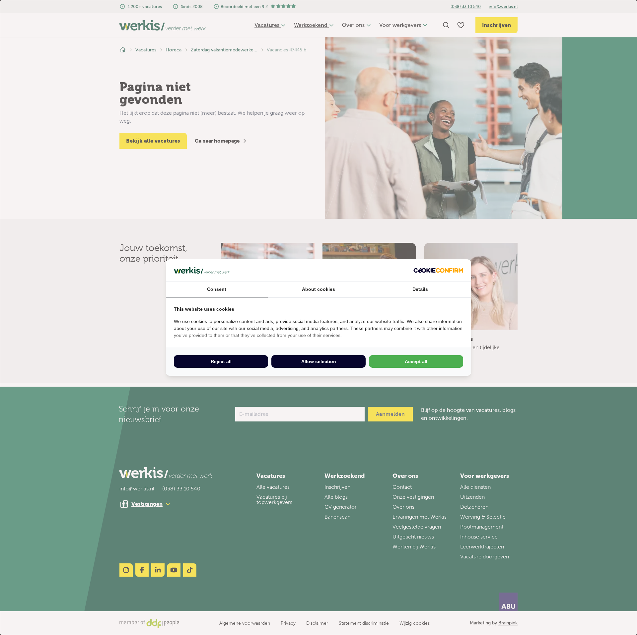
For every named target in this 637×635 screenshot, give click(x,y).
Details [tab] (420, 289)
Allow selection (318, 361)
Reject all (221, 361)
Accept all (416, 361)
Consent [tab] (216, 289)
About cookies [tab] (318, 289)
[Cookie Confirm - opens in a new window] (438, 270)
